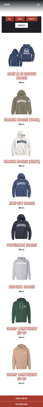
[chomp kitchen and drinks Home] (10, 5)
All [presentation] (9, 18)
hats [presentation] (20, 18)
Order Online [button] (21, 398)
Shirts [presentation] (32, 18)
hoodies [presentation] (21, 25)
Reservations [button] (22, 404)
